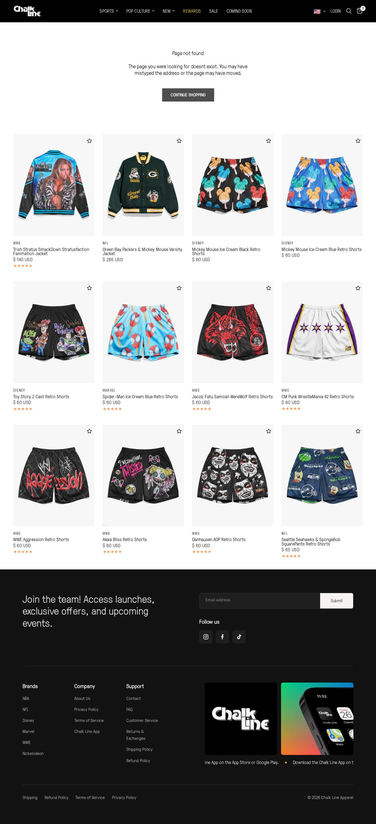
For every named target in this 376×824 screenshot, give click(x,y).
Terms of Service (89, 720)
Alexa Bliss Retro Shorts (125, 539)
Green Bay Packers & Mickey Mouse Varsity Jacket (142, 251)
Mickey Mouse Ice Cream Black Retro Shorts (226, 251)
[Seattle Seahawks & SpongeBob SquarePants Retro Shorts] (322, 475)
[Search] (349, 11)
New (167, 11)
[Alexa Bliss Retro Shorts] (143, 475)
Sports (107, 11)
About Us (82, 698)
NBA (26, 698)
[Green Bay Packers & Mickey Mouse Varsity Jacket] (143, 185)
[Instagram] (205, 636)
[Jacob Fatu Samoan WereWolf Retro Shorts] (232, 332)
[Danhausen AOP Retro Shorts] (232, 475)
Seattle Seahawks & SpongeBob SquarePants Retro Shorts (311, 541)
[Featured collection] (241, 719)
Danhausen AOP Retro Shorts (219, 539)
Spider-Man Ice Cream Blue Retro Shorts (140, 396)
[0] (358, 11)
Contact (133, 698)
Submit (336, 601)
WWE (17, 243)
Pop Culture (138, 11)
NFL (106, 243)
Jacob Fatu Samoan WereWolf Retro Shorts (232, 396)
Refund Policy (138, 760)
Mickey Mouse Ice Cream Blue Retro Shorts (322, 249)
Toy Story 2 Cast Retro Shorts (41, 396)
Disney (198, 243)
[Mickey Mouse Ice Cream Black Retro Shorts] (232, 185)
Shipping (30, 797)
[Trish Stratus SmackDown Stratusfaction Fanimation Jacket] (53, 185)
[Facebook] (222, 636)
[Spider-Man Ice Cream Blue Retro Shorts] (143, 332)
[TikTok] (239, 636)
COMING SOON (239, 11)
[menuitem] (109, 11)
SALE (213, 11)
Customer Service (142, 720)
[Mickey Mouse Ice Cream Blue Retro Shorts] (322, 185)
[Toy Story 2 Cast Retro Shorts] (53, 332)
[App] (317, 719)
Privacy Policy (86, 709)
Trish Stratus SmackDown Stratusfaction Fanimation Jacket (51, 251)
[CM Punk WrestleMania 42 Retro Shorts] (322, 332)
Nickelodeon (33, 753)
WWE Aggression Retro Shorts (41, 539)
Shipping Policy (139, 749)
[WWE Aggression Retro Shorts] (53, 475)
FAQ (129, 709)
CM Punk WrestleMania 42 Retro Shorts (318, 396)
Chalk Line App (87, 731)
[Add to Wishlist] (89, 140)
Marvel (109, 390)
